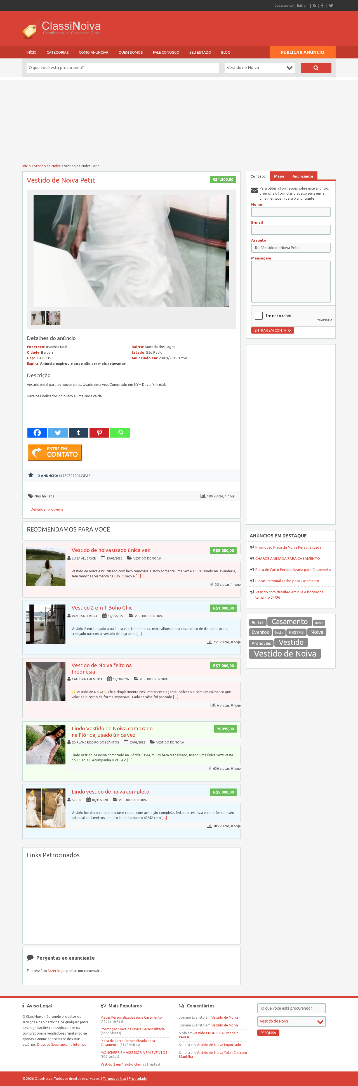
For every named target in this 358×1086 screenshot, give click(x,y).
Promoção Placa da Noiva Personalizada (288, 547)
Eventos (260, 632)
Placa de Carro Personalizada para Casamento (293, 570)
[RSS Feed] (315, 5)
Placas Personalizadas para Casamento (287, 581)
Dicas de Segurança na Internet (61, 1044)
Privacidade (138, 1078)
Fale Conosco (166, 52)
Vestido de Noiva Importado (219, 1045)
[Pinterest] (99, 433)
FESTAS (296, 632)
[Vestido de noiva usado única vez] (45, 585)
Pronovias (261, 643)
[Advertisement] (179, 119)
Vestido (291, 642)
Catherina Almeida (87, 679)
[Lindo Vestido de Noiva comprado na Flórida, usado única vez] (45, 763)
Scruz (76, 800)
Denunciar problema (47, 509)
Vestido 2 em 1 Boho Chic (102, 608)
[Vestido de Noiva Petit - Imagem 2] (54, 327)
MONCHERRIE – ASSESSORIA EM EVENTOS (134, 1052)
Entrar (302, 5)
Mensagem (261, 258)
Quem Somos (131, 52)
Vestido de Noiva (47, 166)
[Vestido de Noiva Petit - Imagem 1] (38, 327)
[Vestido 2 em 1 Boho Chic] (45, 642)
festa (279, 633)
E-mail (257, 222)
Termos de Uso (114, 1078)
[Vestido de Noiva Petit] (131, 308)
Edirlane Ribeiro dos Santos (95, 742)
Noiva (316, 632)
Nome (256, 204)
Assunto (258, 240)
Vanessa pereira (84, 616)
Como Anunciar (94, 52)
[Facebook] (323, 5)
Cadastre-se (283, 5)
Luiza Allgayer (84, 558)
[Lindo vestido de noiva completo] (45, 826)
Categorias (58, 52)
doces (319, 623)
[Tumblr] (78, 433)
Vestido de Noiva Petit (61, 180)
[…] (138, 576)
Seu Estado (200, 52)
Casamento (290, 621)
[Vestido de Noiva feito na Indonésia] (45, 700)
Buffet (257, 622)
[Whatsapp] (120, 433)
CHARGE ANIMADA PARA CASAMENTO (287, 558)
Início (32, 52)
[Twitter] (331, 5)
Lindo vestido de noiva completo (110, 791)
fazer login (56, 970)
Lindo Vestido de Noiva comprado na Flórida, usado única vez (112, 731)
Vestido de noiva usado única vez (111, 550)
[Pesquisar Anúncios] (316, 68)
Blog (225, 52)
